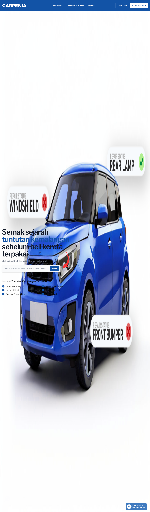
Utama (57, 5)
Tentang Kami (75, 5)
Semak (54, 268)
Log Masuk (139, 5)
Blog (91, 5)
